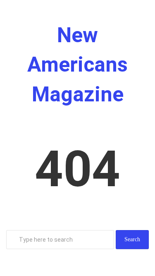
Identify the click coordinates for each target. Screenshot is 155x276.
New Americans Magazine (77, 64)
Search (132, 239)
